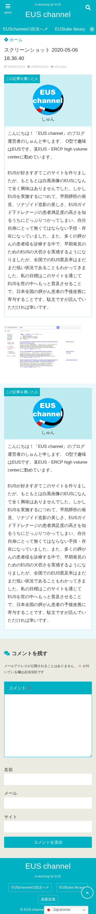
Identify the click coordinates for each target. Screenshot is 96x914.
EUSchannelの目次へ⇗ (25, 29)
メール (10, 793)
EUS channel (48, 14)
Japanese (61, 909)
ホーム (15, 39)
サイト (10, 817)
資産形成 (48, 899)
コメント (20, 688)
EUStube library (70, 29)
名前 (8, 769)
